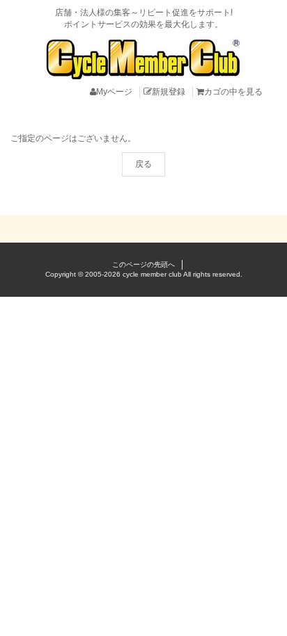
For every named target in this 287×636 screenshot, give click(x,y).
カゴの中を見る (233, 92)
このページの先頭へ (143, 264)
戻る (143, 164)
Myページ (114, 92)
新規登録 (168, 92)
